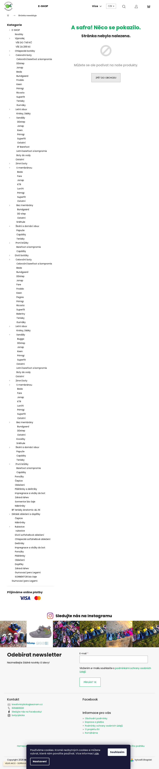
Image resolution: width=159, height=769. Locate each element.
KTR (19, 184)
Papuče (20, 230)
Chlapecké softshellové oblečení (32, 539)
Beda (19, 71)
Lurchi (20, 188)
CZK (110, 6)
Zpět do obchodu (106, 77)
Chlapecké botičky (25, 50)
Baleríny (20, 313)
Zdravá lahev (22, 497)
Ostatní (21, 142)
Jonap (19, 67)
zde (96, 753)
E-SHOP (16, 30)
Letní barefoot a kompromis (31, 151)
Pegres (20, 297)
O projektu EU (92, 729)
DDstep (20, 63)
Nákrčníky (20, 505)
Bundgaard (22, 76)
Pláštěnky (20, 555)
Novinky (19, 34)
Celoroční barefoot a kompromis (34, 59)
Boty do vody (23, 155)
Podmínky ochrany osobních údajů (104, 725)
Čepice (19, 480)
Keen (19, 84)
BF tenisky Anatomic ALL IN (26, 509)
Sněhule (20, 221)
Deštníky (19, 543)
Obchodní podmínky (96, 718)
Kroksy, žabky (23, 113)
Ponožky (19, 476)
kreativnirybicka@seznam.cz (27, 704)
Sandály (20, 117)
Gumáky (21, 105)
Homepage (23, 746)
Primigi (20, 88)
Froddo (20, 80)
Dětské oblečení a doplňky (26, 514)
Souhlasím (117, 752)
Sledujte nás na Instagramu (84, 616)
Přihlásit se (90, 682)
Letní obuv (21, 109)
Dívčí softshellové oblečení (29, 534)
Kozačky (20, 439)
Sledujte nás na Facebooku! (27, 711)
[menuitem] (43, 6)
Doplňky (19, 564)
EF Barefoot (23, 146)
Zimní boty (21, 163)
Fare (19, 176)
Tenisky (20, 100)
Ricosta (20, 92)
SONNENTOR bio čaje (26, 576)
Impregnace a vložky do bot (30, 493)
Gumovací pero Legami (28, 572)
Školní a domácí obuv (27, 226)
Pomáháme (91, 732)
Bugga (20, 338)
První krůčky (22, 242)
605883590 (18, 708)
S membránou (24, 167)
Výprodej (19, 38)
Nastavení (40, 761)
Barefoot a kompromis (28, 247)
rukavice (20, 530)
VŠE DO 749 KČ (24, 42)
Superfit (20, 96)
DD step (21, 213)
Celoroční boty (24, 55)
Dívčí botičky (22, 255)
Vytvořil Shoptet (143, 759)
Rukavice (20, 526)
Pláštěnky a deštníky (26, 489)
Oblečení (20, 485)
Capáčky (21, 234)
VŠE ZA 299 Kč (23, 46)
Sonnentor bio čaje (25, 501)
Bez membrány (24, 205)
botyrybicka (18, 715)
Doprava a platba (94, 722)
